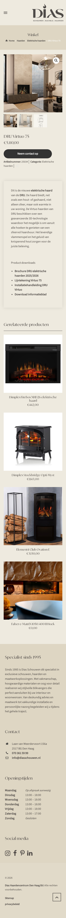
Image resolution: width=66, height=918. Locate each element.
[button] (56, 60)
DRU (22, 195)
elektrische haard (41, 190)
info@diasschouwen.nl (26, 758)
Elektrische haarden (36, 40)
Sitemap (9, 898)
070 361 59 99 (20, 753)
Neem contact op (27, 154)
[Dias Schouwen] (48, 13)
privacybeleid (12, 904)
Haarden (21, 40)
